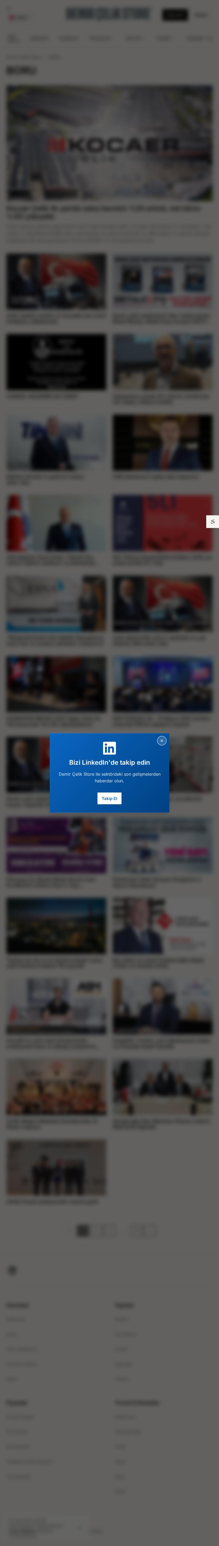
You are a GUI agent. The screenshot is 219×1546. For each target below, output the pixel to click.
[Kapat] (162, 740)
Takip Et (109, 798)
